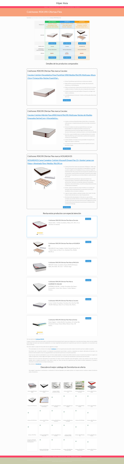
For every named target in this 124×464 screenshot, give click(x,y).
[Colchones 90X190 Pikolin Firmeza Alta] (44, 429)
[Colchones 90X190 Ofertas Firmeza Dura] (79, 443)
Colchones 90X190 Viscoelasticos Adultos (56, 392)
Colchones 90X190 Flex (32, 434)
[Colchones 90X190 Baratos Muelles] (44, 385)
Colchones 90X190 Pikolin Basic (91, 406)
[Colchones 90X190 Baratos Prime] (91, 414)
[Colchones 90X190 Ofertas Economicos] (56, 414)
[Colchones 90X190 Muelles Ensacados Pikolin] (68, 443)
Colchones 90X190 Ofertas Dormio (92, 450)
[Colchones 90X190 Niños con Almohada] (44, 400)
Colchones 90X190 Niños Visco (68, 392)
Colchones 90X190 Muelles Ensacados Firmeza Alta (44, 450)
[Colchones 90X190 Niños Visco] (68, 385)
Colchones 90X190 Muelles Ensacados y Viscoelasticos (31, 440)
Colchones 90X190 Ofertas (32, 420)
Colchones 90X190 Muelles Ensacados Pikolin (68, 450)
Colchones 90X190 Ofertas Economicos (56, 421)
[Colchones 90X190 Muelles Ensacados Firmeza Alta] (44, 443)
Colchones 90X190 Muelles (56, 449)
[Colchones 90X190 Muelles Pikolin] (32, 385)
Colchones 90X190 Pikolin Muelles (79, 406)
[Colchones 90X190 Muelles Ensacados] (79, 385)
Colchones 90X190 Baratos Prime (92, 421)
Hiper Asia (62, 3)
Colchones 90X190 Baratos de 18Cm (56, 435)
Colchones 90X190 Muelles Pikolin (32, 392)
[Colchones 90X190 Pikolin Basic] (91, 400)
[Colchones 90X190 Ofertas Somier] (91, 385)
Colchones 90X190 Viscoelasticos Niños (67, 435)
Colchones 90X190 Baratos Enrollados (56, 406)
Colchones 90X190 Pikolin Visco (44, 421)
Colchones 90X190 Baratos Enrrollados (68, 421)
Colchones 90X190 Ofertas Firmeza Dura (80, 450)
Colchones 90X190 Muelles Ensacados (80, 392)
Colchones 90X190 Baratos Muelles (44, 392)
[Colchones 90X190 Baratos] (32, 400)
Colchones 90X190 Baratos (32, 405)
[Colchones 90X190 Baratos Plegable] (68, 400)
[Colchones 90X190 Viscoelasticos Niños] (68, 429)
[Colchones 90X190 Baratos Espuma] (91, 429)
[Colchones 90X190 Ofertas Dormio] (91, 443)
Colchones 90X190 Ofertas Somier (92, 392)
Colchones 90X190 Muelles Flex (80, 435)
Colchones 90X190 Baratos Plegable (68, 406)
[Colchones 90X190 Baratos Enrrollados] (68, 414)
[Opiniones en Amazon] (40, 233)
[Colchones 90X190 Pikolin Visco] (44, 414)
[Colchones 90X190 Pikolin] (79, 414)
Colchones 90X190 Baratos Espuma (92, 435)
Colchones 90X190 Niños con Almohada (44, 406)
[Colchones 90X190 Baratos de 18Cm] (56, 429)
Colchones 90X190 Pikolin (79, 420)
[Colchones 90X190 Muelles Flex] (79, 429)
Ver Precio (88, 218)
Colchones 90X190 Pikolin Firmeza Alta (44, 435)
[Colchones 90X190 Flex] (32, 429)
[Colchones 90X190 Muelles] (56, 443)
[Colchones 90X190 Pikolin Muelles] (79, 400)
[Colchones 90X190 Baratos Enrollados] (56, 400)
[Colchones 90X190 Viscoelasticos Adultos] (56, 385)
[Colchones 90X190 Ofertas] (32, 414)
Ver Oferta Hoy (52, 43)
